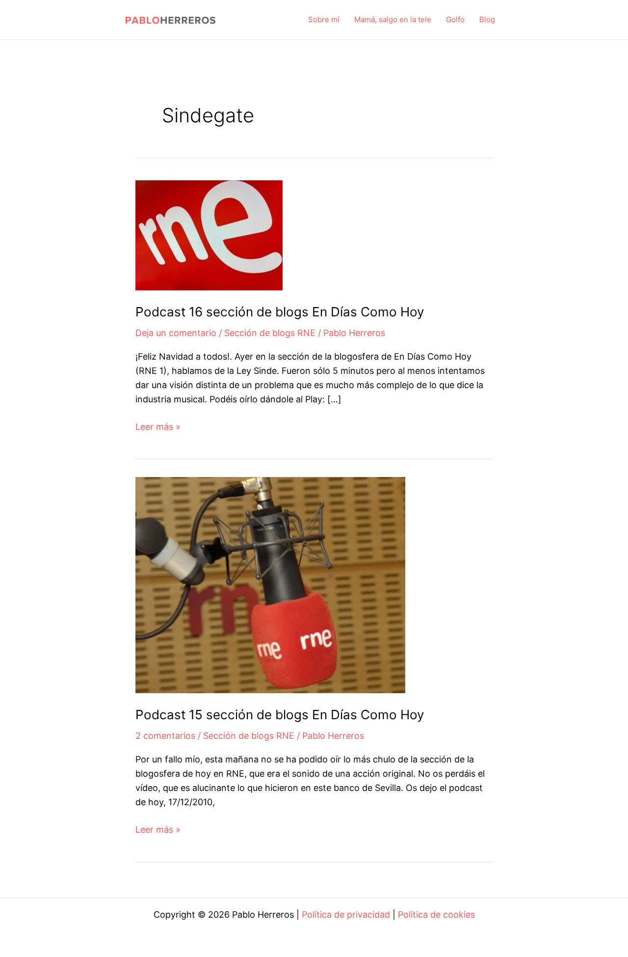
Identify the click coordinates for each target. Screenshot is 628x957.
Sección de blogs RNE (269, 333)
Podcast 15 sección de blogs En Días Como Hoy (279, 714)
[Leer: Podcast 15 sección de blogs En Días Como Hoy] (270, 584)
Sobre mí (324, 19)
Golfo (455, 19)
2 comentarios (165, 736)
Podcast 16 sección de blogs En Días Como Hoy (279, 311)
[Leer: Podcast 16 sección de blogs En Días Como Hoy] (209, 234)
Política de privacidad (346, 914)
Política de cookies (436, 914)
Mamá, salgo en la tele (392, 19)
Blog (487, 19)
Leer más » (158, 427)
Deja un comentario (175, 333)
